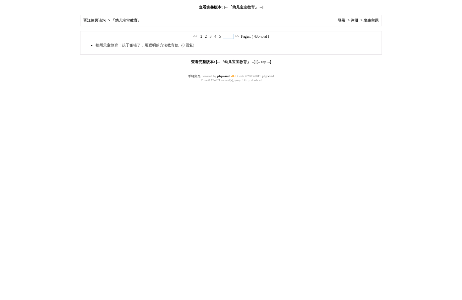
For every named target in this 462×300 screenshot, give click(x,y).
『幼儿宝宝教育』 (243, 7)
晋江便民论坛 (94, 20)
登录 (341, 20)
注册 (354, 20)
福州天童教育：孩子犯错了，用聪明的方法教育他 (137, 45)
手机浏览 (194, 76)
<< (195, 36)
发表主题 (371, 20)
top (264, 62)
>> (237, 36)
